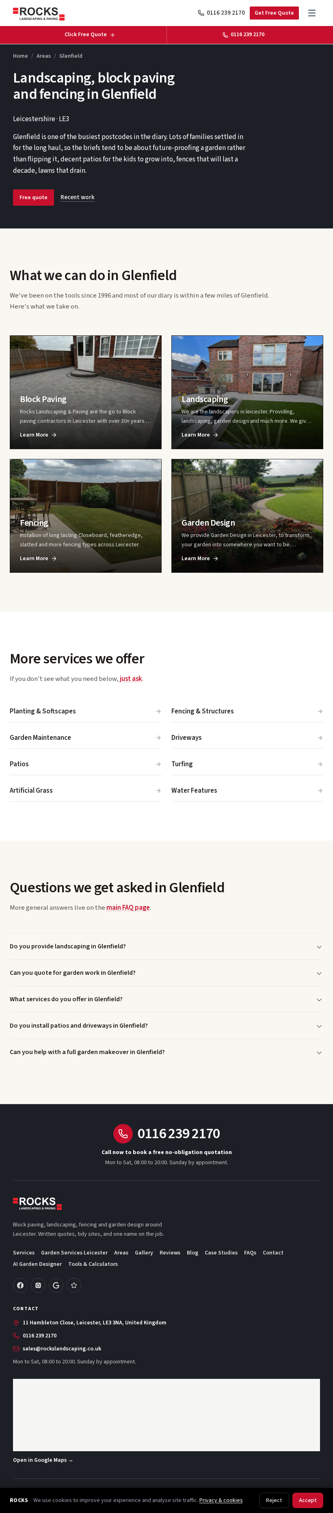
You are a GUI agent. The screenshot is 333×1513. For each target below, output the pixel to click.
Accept (308, 1500)
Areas (44, 56)
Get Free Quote (274, 13)
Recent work (78, 197)
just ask (131, 679)
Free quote (33, 197)
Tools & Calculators (93, 1264)
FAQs (250, 1253)
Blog (192, 1253)
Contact (273, 1253)
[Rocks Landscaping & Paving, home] (39, 13)
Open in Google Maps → (43, 1460)
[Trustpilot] (74, 1285)
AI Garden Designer (37, 1264)
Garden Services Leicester (74, 1253)
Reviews (170, 1253)
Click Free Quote (86, 34)
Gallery (144, 1253)
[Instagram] (38, 1285)
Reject (274, 1500)
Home (20, 56)
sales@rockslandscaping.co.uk (62, 1349)
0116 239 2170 (226, 13)
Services (24, 1253)
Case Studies (221, 1253)
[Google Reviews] (56, 1285)
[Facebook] (20, 1285)
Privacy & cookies (221, 1500)
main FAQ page (128, 908)
